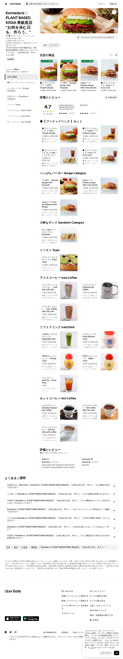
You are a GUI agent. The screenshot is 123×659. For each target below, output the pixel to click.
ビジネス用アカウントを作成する (75, 607)
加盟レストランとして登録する (75, 596)
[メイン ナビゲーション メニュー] (6, 4)
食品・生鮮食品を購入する (101, 615)
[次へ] (116, 55)
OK (116, 653)
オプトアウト (106, 653)
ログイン (101, 4)
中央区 (24, 547)
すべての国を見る (97, 601)
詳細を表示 (112, 97)
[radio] (45, 45)
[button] (61, 486)
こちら (46, 561)
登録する (113, 4)
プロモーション (68, 613)
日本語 (95, 620)
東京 (16, 547)
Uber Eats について (98, 610)
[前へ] (111, 55)
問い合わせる (67, 591)
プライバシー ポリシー (65, 637)
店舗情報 (10, 59)
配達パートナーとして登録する (75, 601)
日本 (8, 547)
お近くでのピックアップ (100, 605)
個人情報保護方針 (50, 632)
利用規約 (65, 632)
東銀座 (34, 547)
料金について (78, 632)
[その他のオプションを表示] (114, 12)
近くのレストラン (97, 591)
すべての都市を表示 (98, 596)
